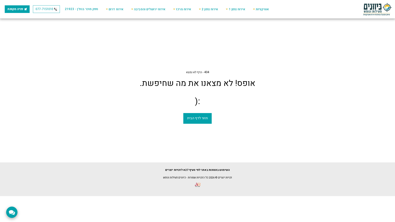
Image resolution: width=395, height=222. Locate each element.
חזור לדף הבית (197, 118)
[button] (260, 9)
